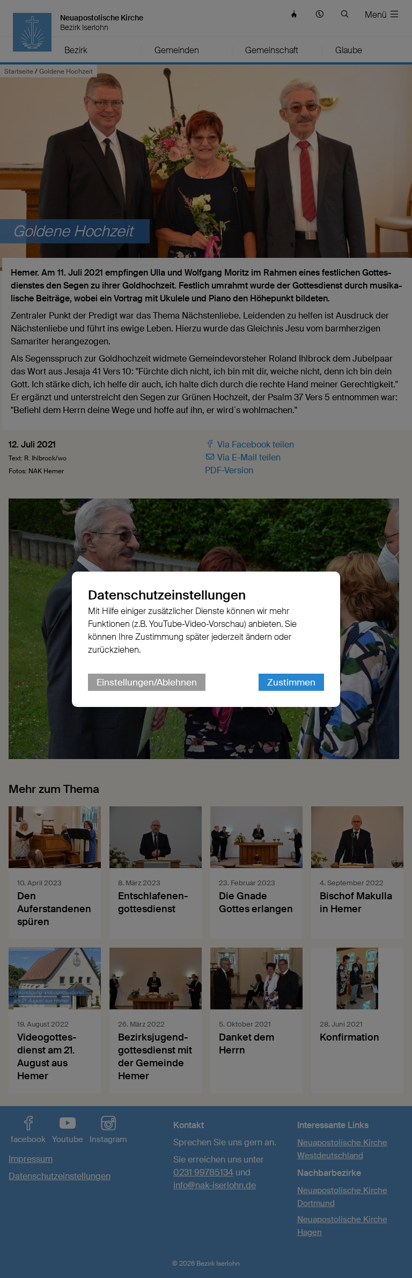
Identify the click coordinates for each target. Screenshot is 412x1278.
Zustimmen (291, 682)
